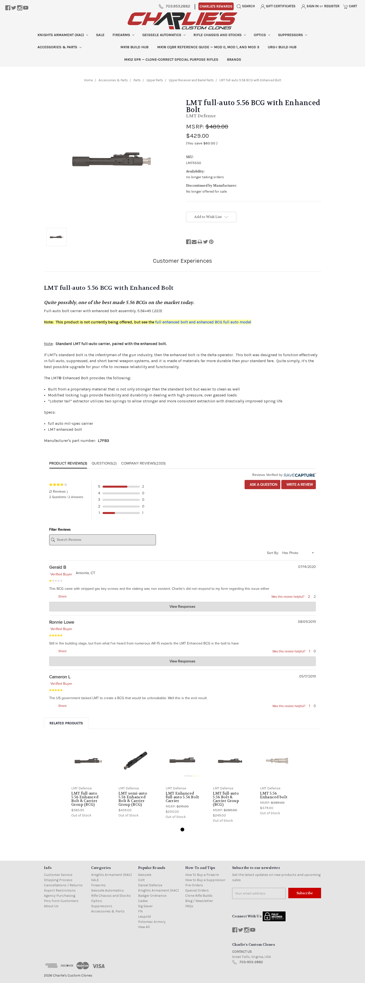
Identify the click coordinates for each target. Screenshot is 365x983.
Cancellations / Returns (63, 885)
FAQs (189, 906)
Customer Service (58, 875)
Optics (260, 35)
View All (144, 927)
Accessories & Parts (57, 47)
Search (248, 6)
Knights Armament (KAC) (61, 35)
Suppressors (291, 35)
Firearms (121, 35)
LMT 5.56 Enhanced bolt (273, 795)
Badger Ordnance (152, 896)
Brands (234, 59)
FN (140, 911)
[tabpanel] (88, 778)
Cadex (143, 901)
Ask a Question (263, 484)
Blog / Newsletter (199, 901)
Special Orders (197, 890)
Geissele (144, 875)
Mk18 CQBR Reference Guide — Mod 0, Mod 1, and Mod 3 (208, 47)
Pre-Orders (194, 885)
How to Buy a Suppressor (205, 880)
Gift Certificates (280, 6)
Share (62, 596)
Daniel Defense (150, 885)
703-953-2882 (251, 962)
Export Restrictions (60, 890)
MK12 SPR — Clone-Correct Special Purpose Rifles (171, 59)
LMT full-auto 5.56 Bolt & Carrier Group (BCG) (226, 799)
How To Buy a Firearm (202, 875)
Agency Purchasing (59, 896)
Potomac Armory (152, 922)
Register (331, 6)
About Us (51, 906)
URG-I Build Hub (282, 47)
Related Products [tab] (66, 723)
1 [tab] (182, 829)
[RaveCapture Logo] (299, 474)
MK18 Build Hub (134, 47)
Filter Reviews (60, 529)
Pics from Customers (61, 901)
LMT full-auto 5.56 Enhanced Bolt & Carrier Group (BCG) (84, 799)
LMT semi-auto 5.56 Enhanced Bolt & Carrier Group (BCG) (132, 799)
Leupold (144, 916)
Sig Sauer (145, 906)
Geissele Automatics (162, 35)
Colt (141, 880)
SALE (100, 35)
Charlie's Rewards (216, 6)
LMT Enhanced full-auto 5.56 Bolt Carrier (182, 797)
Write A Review (299, 484)
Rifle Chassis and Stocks (218, 35)
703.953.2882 (178, 6)
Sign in (312, 6)
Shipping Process (58, 880)
